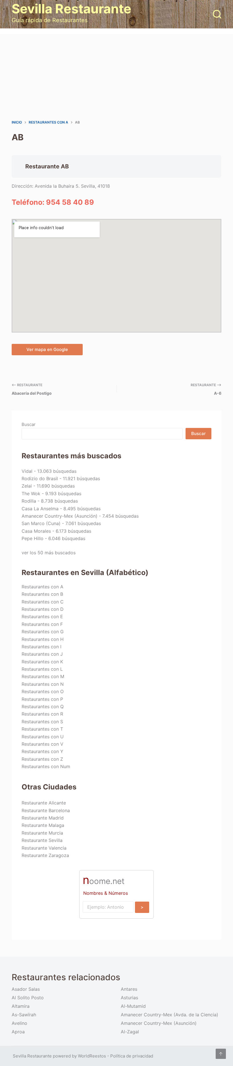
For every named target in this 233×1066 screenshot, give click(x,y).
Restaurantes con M (43, 676)
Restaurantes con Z (42, 759)
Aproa (18, 1031)
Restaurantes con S (42, 721)
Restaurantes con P (42, 699)
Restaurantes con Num (46, 766)
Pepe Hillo (32, 538)
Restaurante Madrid (43, 818)
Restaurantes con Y (42, 751)
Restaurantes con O (43, 691)
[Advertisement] (116, 76)
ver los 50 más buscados (49, 552)
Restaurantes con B (42, 594)
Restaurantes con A (42, 587)
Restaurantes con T (42, 729)
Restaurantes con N (43, 684)
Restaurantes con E (42, 616)
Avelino (19, 1023)
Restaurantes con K (42, 661)
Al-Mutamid (133, 1006)
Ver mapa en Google (47, 349)
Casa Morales (36, 531)
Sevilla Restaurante (71, 8)
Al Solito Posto (28, 997)
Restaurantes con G (43, 631)
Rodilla (29, 501)
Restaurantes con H (43, 639)
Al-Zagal (130, 1031)
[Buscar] (217, 14)
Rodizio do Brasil (40, 478)
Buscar (29, 424)
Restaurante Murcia (42, 833)
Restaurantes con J (42, 654)
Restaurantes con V (42, 744)
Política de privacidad (131, 1056)
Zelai (27, 486)
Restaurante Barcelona (46, 810)
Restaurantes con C (43, 602)
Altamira (21, 1006)
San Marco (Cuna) (41, 523)
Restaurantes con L (42, 669)
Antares (129, 989)
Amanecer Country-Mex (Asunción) (59, 516)
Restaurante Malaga (43, 825)
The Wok (31, 493)
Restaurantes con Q (43, 706)
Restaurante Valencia (44, 848)
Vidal (27, 471)
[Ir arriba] (221, 1054)
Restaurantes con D (43, 609)
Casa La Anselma (40, 508)
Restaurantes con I (41, 646)
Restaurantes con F (42, 624)
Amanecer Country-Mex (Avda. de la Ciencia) (169, 1014)
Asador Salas (26, 989)
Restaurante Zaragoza (45, 855)
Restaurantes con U (43, 736)
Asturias (129, 997)
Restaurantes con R (42, 714)
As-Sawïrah (24, 1014)
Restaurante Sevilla (42, 840)
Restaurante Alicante (44, 803)
